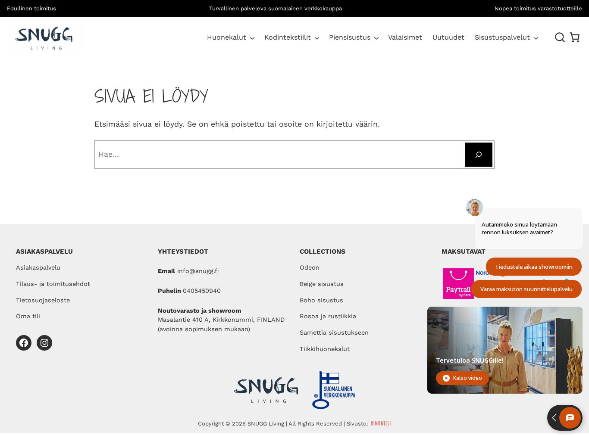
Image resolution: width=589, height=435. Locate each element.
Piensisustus (349, 37)
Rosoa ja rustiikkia (328, 316)
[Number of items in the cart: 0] (574, 37)
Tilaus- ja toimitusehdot (53, 284)
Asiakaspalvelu (38, 267)
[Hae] (478, 155)
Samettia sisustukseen (334, 332)
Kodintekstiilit (287, 37)
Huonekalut (226, 37)
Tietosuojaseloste (43, 300)
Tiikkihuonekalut (325, 349)
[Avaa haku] (560, 37)
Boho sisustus (321, 300)
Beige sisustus (322, 284)
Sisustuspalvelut (502, 37)
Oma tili (28, 316)
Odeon (310, 267)
